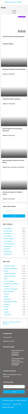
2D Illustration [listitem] (8, 228)
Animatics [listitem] (7, 249)
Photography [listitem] (8, 251)
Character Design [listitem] (9, 266)
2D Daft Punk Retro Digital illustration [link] (13, 36)
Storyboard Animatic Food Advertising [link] (13, 69)
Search (14, 216)
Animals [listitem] (6, 294)
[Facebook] (8, 411)
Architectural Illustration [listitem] (11, 284)
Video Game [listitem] (8, 314)
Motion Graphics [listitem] (9, 238)
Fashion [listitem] (6, 312)
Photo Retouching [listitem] (9, 244)
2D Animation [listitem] (8, 241)
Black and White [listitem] (9, 291)
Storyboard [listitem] (7, 299)
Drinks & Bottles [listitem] (9, 281)
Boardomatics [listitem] (8, 246)
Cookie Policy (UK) (8, 407)
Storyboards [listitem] (7, 233)
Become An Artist (8, 341)
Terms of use (6, 404)
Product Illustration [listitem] (9, 276)
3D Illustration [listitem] (8, 231)
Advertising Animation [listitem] (10, 301)
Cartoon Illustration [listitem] (9, 273)
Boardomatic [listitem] (8, 254)
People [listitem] (6, 271)
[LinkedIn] (17, 411)
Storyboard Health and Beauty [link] (11, 99)
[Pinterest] (20, 411)
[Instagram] (14, 411)
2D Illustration (21, 16)
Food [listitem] (5, 278)
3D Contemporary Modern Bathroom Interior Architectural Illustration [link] (18, 360)
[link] (14, 57)
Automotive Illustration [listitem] (11, 289)
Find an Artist (7, 337)
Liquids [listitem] (6, 309)
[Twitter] (11, 411)
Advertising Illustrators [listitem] (11, 268)
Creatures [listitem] (7, 286)
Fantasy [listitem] (6, 307)
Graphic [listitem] (6, 296)
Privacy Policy (17, 404)
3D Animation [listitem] (8, 236)
